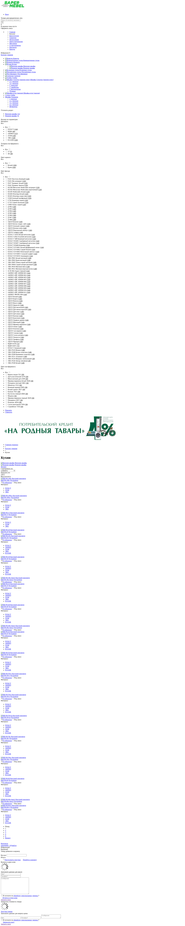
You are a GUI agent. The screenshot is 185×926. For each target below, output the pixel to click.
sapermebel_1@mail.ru (8, 845)
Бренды (12, 49)
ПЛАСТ (13, 129)
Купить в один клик (9, 898)
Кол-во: (4, 855)
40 (10, 154)
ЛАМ (12, 136)
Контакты (13, 47)
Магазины (13, 43)
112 (18, 114)
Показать (8, 410)
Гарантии (12, 38)
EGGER (13, 140)
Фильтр (3, 467)
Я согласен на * (21, 896)
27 (10, 151)
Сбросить (8, 412)
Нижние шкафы (11, 116)
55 (18, 116)
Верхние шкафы (11, 114)
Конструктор (14, 36)
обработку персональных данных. (25, 896)
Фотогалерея (14, 40)
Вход (7, 14)
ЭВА (11, 138)
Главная (12, 32)
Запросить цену (8, 922)
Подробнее (14, 480)
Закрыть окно (6, 900)
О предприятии (15, 45)
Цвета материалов (16, 41)
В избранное (7, 482)
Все (6, 127)
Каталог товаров (7, 55)
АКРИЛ (13, 133)
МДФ (11, 131)
